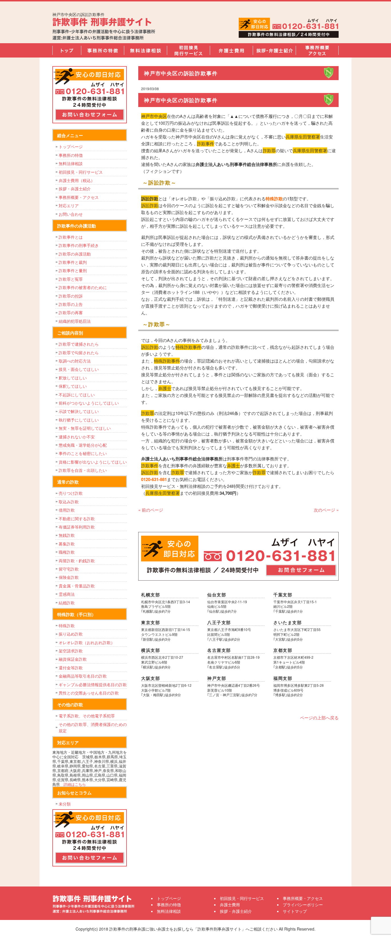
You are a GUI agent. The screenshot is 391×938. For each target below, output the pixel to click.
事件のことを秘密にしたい (83, 453)
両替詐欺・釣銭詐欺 (77, 560)
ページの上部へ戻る (319, 718)
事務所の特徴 (102, 50)
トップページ (66, 50)
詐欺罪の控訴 (71, 296)
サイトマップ (295, 911)
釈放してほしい (73, 378)
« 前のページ (150, 510)
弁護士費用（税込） (77, 180)
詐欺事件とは (71, 237)
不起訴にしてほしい (77, 394)
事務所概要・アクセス (317, 50)
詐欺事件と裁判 (73, 262)
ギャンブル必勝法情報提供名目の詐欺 (93, 684)
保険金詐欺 (69, 577)
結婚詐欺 (67, 602)
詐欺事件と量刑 (73, 270)
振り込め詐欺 (71, 634)
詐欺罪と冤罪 (71, 279)
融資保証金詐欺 (73, 659)
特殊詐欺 (67, 625)
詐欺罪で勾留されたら (79, 352)
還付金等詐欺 (71, 667)
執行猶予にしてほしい (79, 420)
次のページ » (326, 510)
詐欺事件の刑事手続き (79, 245)
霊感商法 (67, 594)
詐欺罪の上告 (71, 304)
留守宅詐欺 (69, 569)
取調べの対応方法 (75, 361)
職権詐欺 (67, 552)
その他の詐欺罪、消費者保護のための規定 (93, 727)
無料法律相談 (145, 50)
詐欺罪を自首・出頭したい (85, 470)
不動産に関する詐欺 (77, 518)
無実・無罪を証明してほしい (85, 428)
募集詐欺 (67, 544)
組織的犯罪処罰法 (75, 321)
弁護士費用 (231, 50)
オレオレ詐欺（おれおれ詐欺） (87, 642)
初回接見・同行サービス (188, 50)
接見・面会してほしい (79, 369)
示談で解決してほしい (79, 411)
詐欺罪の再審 (71, 312)
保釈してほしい (73, 386)
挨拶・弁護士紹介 (274, 50)
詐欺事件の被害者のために (83, 287)
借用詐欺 (67, 510)
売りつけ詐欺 (71, 493)
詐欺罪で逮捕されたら (79, 344)
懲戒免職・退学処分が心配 (83, 445)
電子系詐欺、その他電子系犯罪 (87, 716)
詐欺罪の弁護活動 (75, 254)
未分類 (65, 804)
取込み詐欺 (69, 501)
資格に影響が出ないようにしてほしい (93, 462)
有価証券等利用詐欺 (77, 527)
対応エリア (69, 205)
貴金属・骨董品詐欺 (77, 586)
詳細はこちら (75, 784)
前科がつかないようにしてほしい (89, 403)
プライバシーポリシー (303, 904)
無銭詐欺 (67, 535)
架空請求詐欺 (71, 651)
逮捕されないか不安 (77, 437)
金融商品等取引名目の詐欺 (83, 676)
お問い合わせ (71, 214)
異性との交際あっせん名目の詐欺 (89, 693)
